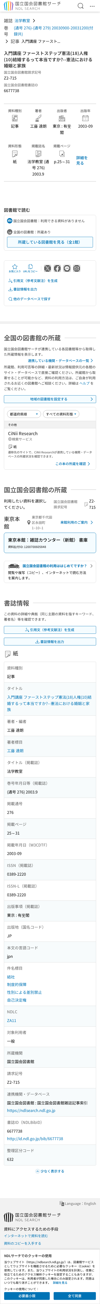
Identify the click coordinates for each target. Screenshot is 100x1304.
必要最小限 (26, 1295)
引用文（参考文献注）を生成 (35, 280)
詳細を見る (82, 160)
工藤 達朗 (15, 750)
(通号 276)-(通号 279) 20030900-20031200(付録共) (53, 31)
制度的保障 (16, 984)
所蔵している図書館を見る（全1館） (50, 242)
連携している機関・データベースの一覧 (58, 360)
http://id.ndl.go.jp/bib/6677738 (35, 1138)
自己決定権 (16, 1000)
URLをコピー (30, 271)
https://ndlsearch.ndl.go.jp (31, 1110)
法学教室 (22, 20)
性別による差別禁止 (24, 992)
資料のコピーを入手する (22, 1243)
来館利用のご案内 (74, 522)
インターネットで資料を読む (26, 1235)
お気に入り (15, 271)
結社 (11, 977)
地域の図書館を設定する (48, 398)
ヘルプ (84, 383)
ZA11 (11, 1020)
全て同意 (75, 1295)
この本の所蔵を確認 (70, 463)
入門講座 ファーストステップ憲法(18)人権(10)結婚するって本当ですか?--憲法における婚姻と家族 (49, 703)
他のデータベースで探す (32, 298)
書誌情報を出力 (25, 289)
